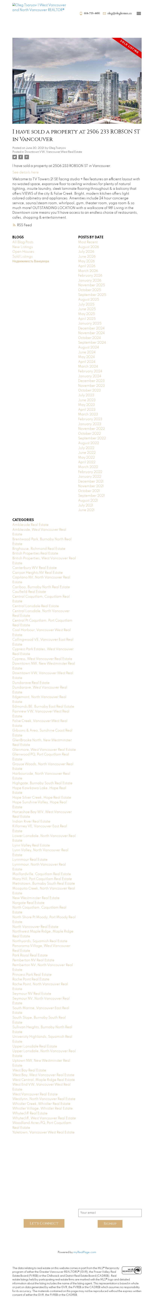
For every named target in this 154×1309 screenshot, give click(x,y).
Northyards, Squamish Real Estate (39, 941)
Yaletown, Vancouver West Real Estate (43, 1132)
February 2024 (90, 371)
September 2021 (91, 495)
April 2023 (86, 409)
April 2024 (86, 362)
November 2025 (91, 285)
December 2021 (90, 481)
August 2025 (88, 299)
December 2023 (91, 381)
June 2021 (86, 510)
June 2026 (87, 256)
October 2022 (89, 433)
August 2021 (88, 500)
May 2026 (86, 261)
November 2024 (91, 333)
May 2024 (86, 357)
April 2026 (86, 266)
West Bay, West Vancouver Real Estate (43, 1075)
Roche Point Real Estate (30, 979)
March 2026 (88, 271)
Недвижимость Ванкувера (30, 261)
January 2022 (89, 476)
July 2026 (86, 251)
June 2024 (87, 352)
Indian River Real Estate (31, 821)
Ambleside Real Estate (30, 525)
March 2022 (88, 467)
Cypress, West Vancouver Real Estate (42, 659)
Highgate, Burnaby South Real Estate (42, 783)
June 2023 (87, 400)
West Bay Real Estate (29, 1070)
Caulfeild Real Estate (29, 592)
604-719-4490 (92, 13)
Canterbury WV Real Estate (34, 568)
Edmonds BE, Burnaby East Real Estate (43, 706)
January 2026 (89, 280)
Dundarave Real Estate (31, 683)
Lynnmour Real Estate (30, 859)
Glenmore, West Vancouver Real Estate (44, 750)
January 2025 (89, 323)
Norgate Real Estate (28, 903)
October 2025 (89, 290)
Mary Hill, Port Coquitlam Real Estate (42, 879)
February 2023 (90, 419)
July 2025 (86, 304)
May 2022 (86, 457)
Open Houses (23, 251)
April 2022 (86, 462)
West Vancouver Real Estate (35, 1094)
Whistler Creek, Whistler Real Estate (41, 1104)
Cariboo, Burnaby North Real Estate (41, 587)
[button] (89, 13)
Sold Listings (22, 256)
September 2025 (92, 295)
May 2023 (86, 405)
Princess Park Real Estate (32, 974)
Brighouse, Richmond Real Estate (38, 549)
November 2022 (91, 429)
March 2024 (88, 366)
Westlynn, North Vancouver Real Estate (43, 1099)
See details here (25, 172)
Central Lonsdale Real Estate (35, 606)
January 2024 (89, 376)
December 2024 (91, 328)
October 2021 (89, 491)
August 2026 (88, 247)
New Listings (22, 247)
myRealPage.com (84, 1252)
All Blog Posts (22, 242)
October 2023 (89, 390)
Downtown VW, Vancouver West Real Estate (53, 152)
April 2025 (87, 319)
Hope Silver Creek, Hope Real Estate (41, 797)
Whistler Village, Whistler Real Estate (42, 1108)
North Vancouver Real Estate (35, 927)
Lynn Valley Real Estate (31, 845)
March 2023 (88, 414)
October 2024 (89, 338)
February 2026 (90, 275)
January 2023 (89, 424)
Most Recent (88, 242)
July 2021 (85, 505)
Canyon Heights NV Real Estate (37, 572)
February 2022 (90, 472)
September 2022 (92, 438)
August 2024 (88, 347)
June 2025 (87, 309)
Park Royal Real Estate (30, 955)
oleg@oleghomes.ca (119, 13)
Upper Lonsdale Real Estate (34, 1046)
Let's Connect (44, 1223)
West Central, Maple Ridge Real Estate (43, 1080)
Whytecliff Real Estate (30, 1113)
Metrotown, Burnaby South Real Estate (43, 883)
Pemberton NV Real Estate (33, 960)
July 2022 (86, 448)
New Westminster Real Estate (36, 898)
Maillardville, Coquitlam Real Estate (41, 874)
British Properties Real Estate (35, 553)
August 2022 (88, 443)
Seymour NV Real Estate (31, 993)
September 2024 (92, 342)
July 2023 (86, 395)
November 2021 (91, 486)
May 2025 (86, 314)
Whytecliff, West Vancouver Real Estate (44, 1118)
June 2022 (87, 452)
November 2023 (91, 386)
